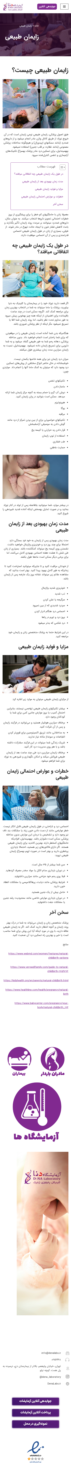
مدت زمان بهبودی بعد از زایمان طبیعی (42, 181)
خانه (36, 26)
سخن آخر (58, 204)
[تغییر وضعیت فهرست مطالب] (61, 167)
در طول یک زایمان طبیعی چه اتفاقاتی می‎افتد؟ (38, 174)
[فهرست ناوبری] (64, 6)
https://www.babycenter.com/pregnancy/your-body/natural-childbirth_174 (41, 1005)
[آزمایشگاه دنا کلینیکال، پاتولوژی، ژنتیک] (13, 6)
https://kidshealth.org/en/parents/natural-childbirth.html (36, 981)
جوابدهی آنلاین (47, 6)
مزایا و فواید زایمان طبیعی (49, 189)
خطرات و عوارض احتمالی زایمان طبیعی (42, 197)
